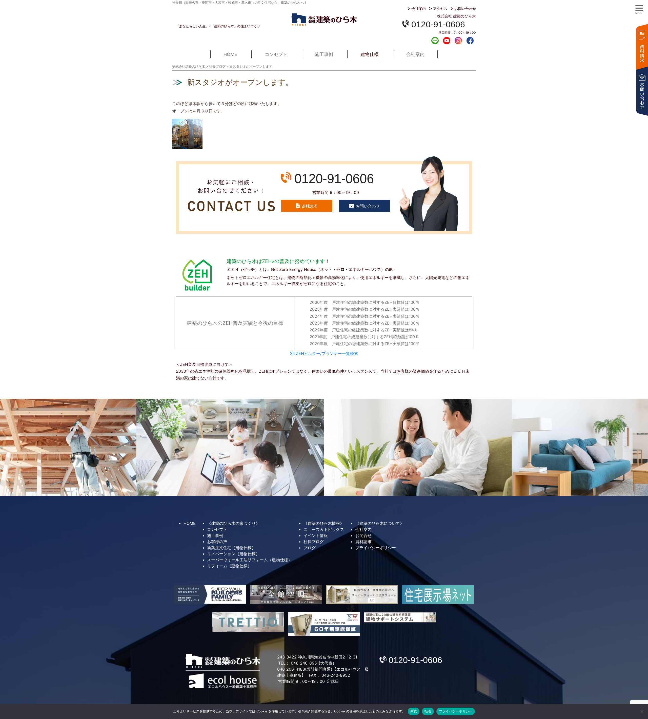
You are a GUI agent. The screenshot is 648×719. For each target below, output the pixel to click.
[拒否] (641, 711)
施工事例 (324, 54)
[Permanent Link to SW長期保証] (400, 617)
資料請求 (641, 46)
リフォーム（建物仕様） (229, 565)
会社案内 (419, 9)
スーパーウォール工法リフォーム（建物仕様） (249, 559)
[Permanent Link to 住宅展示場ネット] (438, 594)
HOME (230, 54)
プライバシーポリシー (375, 547)
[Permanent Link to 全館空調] (286, 594)
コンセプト (276, 54)
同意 (413, 711)
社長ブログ (313, 541)
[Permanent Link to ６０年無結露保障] (324, 624)
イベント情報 (315, 535)
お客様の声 (217, 541)
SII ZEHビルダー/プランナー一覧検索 (324, 353)
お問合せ (363, 535)
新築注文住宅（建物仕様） (231, 547)
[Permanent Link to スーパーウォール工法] (362, 594)
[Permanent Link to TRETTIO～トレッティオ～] (248, 622)
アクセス (440, 9)
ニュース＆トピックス (323, 529)
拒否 (427, 711)
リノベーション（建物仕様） (233, 553)
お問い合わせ (465, 9)
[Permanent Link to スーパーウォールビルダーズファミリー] (210, 594)
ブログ (309, 547)
